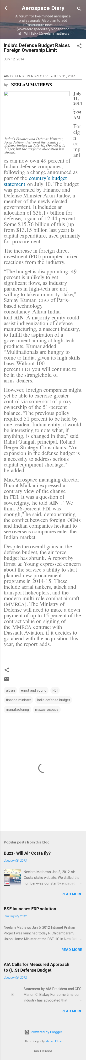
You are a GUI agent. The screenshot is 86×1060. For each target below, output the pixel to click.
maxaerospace (47, 709)
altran (10, 690)
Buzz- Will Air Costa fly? (27, 853)
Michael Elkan (53, 1041)
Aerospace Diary (43, 8)
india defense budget (53, 700)
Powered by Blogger (46, 1032)
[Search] (79, 9)
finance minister (18, 700)
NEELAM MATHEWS (31, 85)
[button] (79, 46)
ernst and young (33, 690)
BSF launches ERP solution (30, 908)
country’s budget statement (35, 181)
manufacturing (17, 709)
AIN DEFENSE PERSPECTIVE (27, 76)
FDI (55, 690)
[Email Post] (7, 681)
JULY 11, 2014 (64, 76)
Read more (71, 894)
